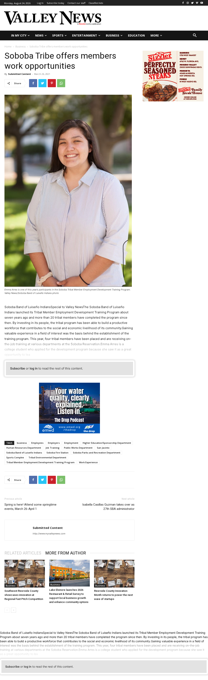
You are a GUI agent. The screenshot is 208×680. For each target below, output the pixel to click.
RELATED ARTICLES (22, 553)
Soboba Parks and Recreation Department (96, 452)
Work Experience (88, 462)
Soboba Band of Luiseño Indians (24, 452)
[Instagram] (187, 3)
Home (8, 46)
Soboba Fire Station (57, 452)
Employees (37, 442)
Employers (54, 442)
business (22, 442)
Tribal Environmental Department (47, 457)
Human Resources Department (23, 447)
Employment (71, 442)
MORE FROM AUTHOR (65, 553)
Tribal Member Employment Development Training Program (40, 462)
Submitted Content (19, 73)
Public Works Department (78, 447)
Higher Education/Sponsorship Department (107, 442)
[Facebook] (183, 3)
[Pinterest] (52, 83)
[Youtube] (201, 3)
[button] (195, 35)
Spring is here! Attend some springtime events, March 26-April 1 (30, 507)
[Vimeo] (197, 3)
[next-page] (13, 610)
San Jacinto (103, 447)
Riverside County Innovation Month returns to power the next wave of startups (113, 595)
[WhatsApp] (61, 83)
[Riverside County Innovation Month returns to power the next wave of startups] (114, 574)
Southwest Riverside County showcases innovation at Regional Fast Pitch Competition (23, 595)
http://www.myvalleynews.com (49, 533)
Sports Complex (15, 457)
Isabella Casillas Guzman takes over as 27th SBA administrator (108, 507)
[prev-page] (7, 610)
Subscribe (17, 368)
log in (34, 368)
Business (20, 46)
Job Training (53, 447)
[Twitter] (192, 3)
